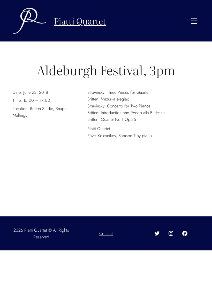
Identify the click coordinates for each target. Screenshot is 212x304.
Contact (106, 233)
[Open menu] (194, 21)
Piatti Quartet (80, 20)
